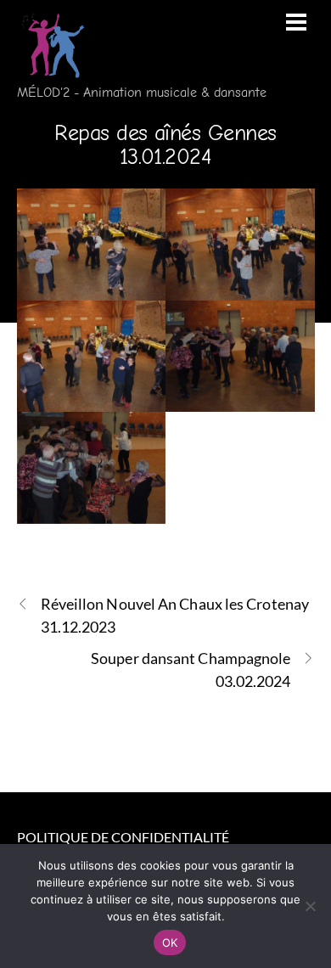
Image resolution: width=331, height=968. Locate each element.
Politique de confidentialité (123, 837)
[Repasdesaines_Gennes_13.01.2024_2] (240, 245)
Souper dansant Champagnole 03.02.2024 (190, 669)
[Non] (309, 906)
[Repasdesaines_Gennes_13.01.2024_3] (91, 357)
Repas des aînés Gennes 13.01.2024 (165, 145)
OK (170, 942)
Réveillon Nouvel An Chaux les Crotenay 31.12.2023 (175, 615)
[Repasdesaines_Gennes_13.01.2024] (91, 245)
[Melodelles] (51, 68)
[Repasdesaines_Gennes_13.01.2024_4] (240, 357)
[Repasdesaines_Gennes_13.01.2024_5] (91, 468)
